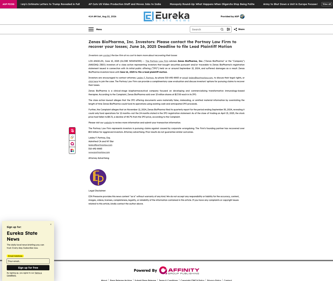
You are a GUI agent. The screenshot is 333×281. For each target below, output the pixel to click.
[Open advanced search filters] (228, 29)
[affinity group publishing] (72, 144)
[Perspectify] (72, 137)
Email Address (15, 256)
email (185, 77)
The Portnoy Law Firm (156, 61)
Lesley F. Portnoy (145, 77)
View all (327, 4)
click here (93, 81)
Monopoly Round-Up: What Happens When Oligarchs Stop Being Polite (212, 4)
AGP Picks (8, 4)
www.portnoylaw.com (99, 152)
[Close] (51, 224)
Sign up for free (28, 267)
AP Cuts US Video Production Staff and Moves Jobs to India (125, 4)
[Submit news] (72, 131)
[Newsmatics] (72, 150)
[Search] (222, 29)
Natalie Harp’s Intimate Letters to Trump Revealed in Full (45, 4)
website (108, 122)
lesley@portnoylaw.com (201, 77)
